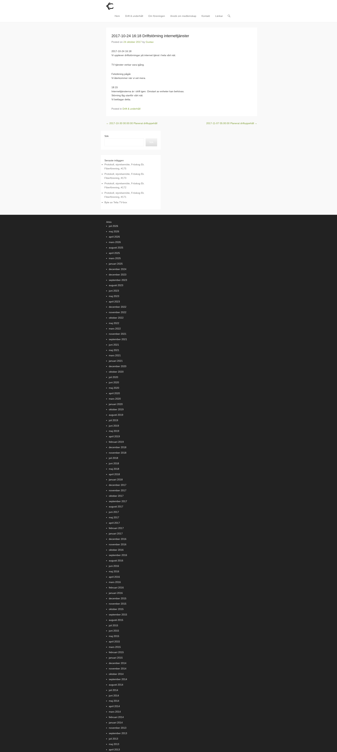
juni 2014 (114, 695)
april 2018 (114, 474)
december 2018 (117, 447)
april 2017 (114, 522)
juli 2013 (113, 738)
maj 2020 (114, 387)
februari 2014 (116, 717)
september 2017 (118, 501)
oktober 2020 (116, 371)
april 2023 (114, 301)
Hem (117, 16)
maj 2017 (114, 517)
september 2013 (118, 733)
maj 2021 (114, 350)
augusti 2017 (116, 506)
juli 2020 (113, 377)
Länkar (219, 16)
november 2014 (117, 668)
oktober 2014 (116, 674)
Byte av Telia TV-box (115, 202)
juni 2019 (114, 425)
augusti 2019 (116, 414)
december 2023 (117, 274)
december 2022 (117, 306)
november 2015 (117, 603)
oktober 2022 (116, 317)
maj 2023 (114, 296)
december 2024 (117, 269)
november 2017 (117, 490)
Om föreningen (156, 16)
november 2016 (117, 544)
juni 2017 (114, 512)
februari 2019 (116, 441)
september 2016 (118, 555)
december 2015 (117, 598)
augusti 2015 (116, 620)
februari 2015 (116, 652)
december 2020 (117, 366)
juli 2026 (113, 226)
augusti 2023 (116, 285)
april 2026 (114, 236)
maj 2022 (114, 323)
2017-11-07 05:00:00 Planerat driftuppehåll (231, 123)
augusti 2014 (116, 684)
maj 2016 (114, 571)
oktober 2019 (116, 409)
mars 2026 (115, 242)
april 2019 (114, 436)
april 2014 (114, 706)
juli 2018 (113, 458)
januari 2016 (116, 593)
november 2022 (117, 312)
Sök (106, 136)
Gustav (150, 42)
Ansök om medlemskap (183, 16)
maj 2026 (114, 231)
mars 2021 (115, 355)
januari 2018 (116, 479)
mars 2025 (115, 258)
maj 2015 (114, 636)
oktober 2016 (116, 549)
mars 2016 (115, 582)
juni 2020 (114, 382)
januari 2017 (116, 533)
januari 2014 (116, 722)
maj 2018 (114, 468)
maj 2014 (114, 700)
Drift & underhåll (134, 16)
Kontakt (205, 16)
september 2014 (118, 679)
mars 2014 (115, 711)
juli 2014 (113, 690)
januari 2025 (116, 263)
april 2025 (114, 253)
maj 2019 (114, 431)
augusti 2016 (116, 560)
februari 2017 (116, 528)
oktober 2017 (116, 495)
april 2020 (114, 393)
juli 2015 (113, 625)
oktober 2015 (116, 609)
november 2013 (117, 727)
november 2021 (117, 333)
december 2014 (117, 663)
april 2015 (114, 641)
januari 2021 (116, 360)
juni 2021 (114, 344)
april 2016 (114, 576)
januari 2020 (116, 404)
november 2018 (117, 452)
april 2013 (114, 749)
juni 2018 (114, 463)
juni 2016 (114, 566)
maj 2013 (114, 744)
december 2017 (117, 485)
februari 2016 (116, 587)
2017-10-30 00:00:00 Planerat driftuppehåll (131, 123)
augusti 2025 (116, 247)
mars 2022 (115, 328)
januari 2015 (116, 657)
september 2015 (118, 614)
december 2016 (117, 539)
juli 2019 (113, 420)
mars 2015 (115, 647)
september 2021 (118, 339)
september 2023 (118, 280)
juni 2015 (114, 630)
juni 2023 (114, 290)
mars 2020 (115, 398)
